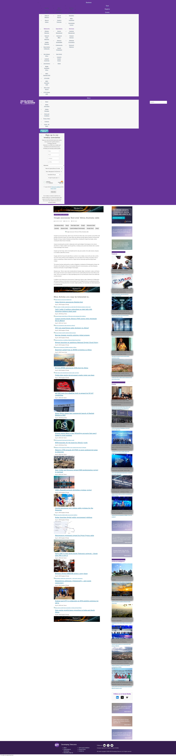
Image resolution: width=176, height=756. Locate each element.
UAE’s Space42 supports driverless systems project (73, 490)
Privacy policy (53, 188)
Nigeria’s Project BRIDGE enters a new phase (71, 574)
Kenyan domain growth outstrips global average (72, 335)
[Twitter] (122, 697)
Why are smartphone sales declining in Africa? (72, 328)
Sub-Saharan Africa (59, 225)
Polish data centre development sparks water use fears (74, 375)
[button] (46, 5)
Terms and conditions (55, 186)
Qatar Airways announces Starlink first (69, 302)
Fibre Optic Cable (75, 225)
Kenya (67, 225)
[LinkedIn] (117, 697)
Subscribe (53, 192)
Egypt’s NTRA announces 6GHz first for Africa (71, 368)
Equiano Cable (64, 228)
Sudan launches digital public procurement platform (73, 517)
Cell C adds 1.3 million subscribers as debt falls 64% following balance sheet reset (73, 310)
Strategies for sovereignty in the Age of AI (120, 336)
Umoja (97, 228)
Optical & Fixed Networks (61, 214)
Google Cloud (90, 228)
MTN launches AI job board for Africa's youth (71, 443)
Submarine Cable (91, 225)
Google (83, 225)
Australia (57, 228)
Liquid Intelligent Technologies (77, 228)
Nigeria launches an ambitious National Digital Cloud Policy (76, 343)
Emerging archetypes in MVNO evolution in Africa (73, 350)
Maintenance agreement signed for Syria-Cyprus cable (74, 535)
